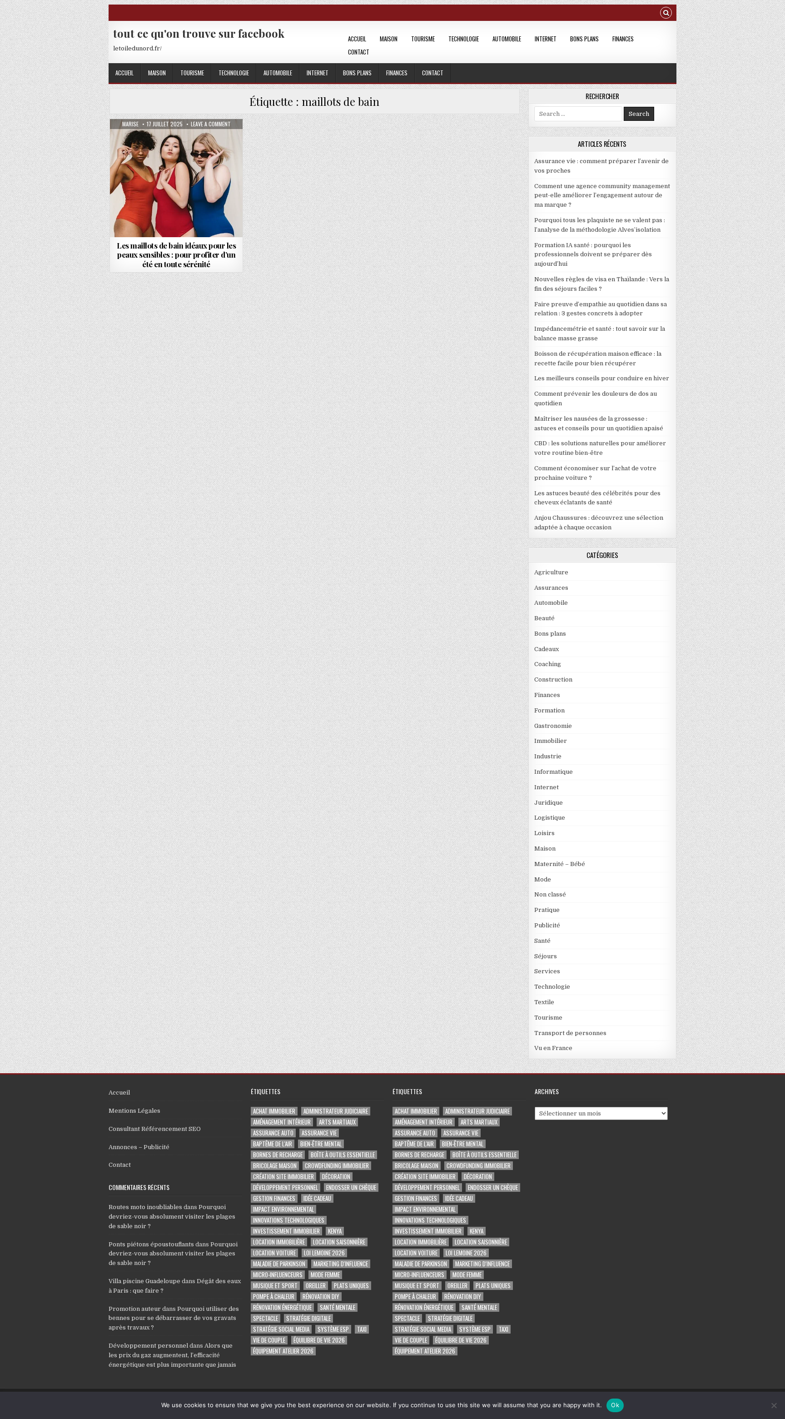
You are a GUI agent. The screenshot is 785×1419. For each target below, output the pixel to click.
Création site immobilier (283, 1176)
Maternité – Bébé (559, 864)
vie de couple (269, 1340)
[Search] (666, 14)
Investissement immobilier (286, 1231)
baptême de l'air (272, 1144)
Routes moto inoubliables (145, 1207)
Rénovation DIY (321, 1296)
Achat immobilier (274, 1111)
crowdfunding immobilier (337, 1165)
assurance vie (319, 1133)
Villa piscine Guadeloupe (144, 1281)
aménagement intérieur (282, 1122)
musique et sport (275, 1285)
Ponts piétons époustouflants (151, 1244)
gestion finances (274, 1198)
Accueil (357, 38)
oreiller (316, 1285)
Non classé (550, 894)
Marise (130, 124)
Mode (176, 141)
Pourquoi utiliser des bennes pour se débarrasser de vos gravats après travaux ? (174, 1318)
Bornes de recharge (278, 1154)
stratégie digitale (308, 1318)
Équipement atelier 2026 (283, 1351)
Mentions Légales (134, 1110)
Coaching (547, 664)
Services (547, 971)
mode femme (325, 1274)
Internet (545, 38)
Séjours (545, 956)
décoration (336, 1176)
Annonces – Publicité (139, 1147)
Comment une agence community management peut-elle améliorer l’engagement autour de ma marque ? (602, 196)
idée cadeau (317, 1198)
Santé (542, 940)
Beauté (544, 618)
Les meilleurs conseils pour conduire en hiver (601, 378)
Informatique (553, 771)
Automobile (506, 38)
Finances (623, 38)
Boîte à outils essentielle (343, 1154)
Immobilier (550, 740)
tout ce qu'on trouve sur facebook (198, 33)
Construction (553, 679)
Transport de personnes (570, 1033)
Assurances (551, 587)
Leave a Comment (211, 124)
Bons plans (584, 38)
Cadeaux (546, 649)
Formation (549, 710)
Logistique (549, 817)
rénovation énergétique (282, 1307)
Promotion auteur (135, 1308)
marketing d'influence (340, 1264)
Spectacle (265, 1318)
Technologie (463, 38)
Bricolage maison (275, 1165)
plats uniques (351, 1285)
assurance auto (273, 1133)
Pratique (547, 909)
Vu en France (553, 1048)
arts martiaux (337, 1122)
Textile (544, 1002)
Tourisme (423, 38)
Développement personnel (148, 1345)
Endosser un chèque (351, 1187)
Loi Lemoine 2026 (324, 1253)
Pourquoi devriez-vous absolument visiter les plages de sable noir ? (172, 1217)
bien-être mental (321, 1144)
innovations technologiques (288, 1220)
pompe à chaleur (273, 1296)
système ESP (333, 1329)
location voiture (274, 1253)
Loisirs (544, 833)
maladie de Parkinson (279, 1264)
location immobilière (279, 1242)
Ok (615, 1405)
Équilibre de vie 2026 (319, 1340)
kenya (335, 1231)
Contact (358, 51)
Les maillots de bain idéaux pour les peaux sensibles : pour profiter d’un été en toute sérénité (176, 254)
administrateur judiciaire (335, 1111)
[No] (773, 1405)
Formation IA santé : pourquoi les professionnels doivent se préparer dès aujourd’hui (593, 255)
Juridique (548, 802)
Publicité (547, 925)
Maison (388, 38)
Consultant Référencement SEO (155, 1128)
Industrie (547, 756)
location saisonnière (339, 1242)
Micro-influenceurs (278, 1274)
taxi (362, 1329)
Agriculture (551, 572)
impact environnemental (283, 1209)
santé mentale (337, 1307)
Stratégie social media (281, 1329)
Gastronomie (553, 725)
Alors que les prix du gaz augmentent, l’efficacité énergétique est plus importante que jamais (172, 1355)
